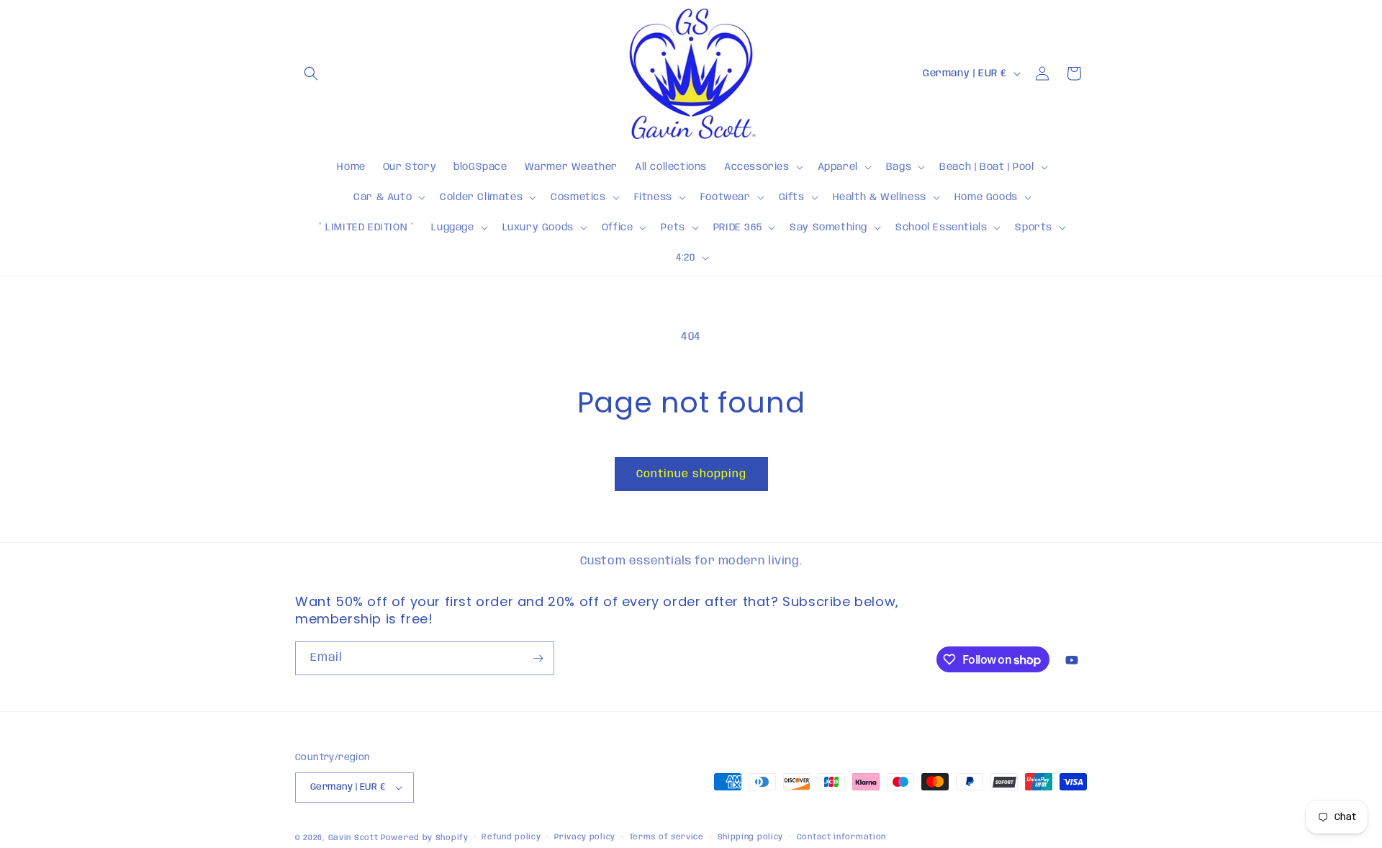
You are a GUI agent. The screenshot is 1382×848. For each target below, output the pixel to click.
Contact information (841, 837)
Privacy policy (584, 837)
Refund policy (511, 837)
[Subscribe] (538, 658)
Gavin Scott (354, 838)
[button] (311, 73)
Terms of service (666, 837)
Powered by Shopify (425, 838)
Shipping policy (751, 837)
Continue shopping (691, 474)
